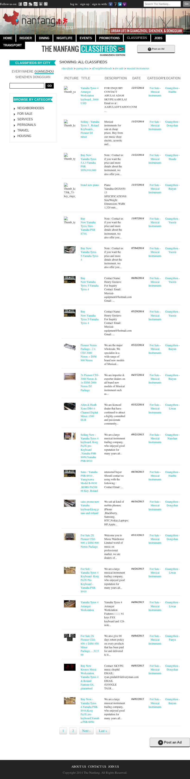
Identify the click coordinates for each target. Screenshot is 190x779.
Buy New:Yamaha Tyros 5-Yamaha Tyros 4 (89, 283)
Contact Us (97, 766)
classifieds (67, 68)
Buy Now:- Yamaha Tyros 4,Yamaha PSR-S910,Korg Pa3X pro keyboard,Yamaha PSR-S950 (90, 710)
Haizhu (172, 91)
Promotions (109, 38)
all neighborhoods (102, 68)
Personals (26, 125)
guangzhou (82, 68)
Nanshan (172, 438)
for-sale (119, 68)
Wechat (30, 4)
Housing (24, 136)
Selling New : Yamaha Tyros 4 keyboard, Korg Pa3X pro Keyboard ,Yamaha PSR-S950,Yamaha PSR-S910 (89, 448)
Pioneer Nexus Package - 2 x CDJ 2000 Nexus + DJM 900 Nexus (89, 352)
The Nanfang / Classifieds (83, 49)
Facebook (20, 4)
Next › (86, 730)
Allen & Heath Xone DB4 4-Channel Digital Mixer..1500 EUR (89, 412)
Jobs (158, 38)
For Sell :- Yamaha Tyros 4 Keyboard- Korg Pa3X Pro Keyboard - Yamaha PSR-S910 (90, 580)
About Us (78, 766)
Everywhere (22, 71)
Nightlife (65, 38)
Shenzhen (23, 77)
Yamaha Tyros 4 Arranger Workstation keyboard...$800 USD (89, 95)
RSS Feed (46, 4)
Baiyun (172, 188)
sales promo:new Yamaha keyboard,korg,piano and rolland (90, 507)
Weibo (36, 4)
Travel (23, 130)
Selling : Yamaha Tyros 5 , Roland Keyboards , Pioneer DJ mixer (90, 129)
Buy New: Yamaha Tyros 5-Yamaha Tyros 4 (89, 253)
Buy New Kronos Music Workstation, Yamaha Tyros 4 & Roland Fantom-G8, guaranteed (89, 677)
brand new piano (90, 185)
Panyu (172, 639)
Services (25, 119)
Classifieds (137, 38)
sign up (84, 4)
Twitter (25, 4)
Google (115, 4)
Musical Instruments (155, 93)
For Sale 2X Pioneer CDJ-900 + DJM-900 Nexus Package (90, 540)
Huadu (172, 159)
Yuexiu (172, 222)
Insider (25, 38)
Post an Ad (157, 49)
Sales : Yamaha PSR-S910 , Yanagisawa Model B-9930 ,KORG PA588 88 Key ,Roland (89, 481)
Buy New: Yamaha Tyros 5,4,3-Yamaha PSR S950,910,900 (88, 162)
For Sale (24, 113)
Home (7, 38)
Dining (44, 38)
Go (186, 4)
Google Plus (41, 4)
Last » (103, 730)
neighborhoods (30, 108)
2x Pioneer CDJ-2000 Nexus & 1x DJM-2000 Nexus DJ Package (90, 382)
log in (74, 4)
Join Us (113, 766)
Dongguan (41, 77)
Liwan (172, 408)
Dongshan (172, 125)
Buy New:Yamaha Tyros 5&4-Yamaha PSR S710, (88, 226)
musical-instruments (138, 68)
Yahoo (124, 4)
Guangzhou (44, 71)
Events (86, 38)
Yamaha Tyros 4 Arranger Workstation (89, 606)
